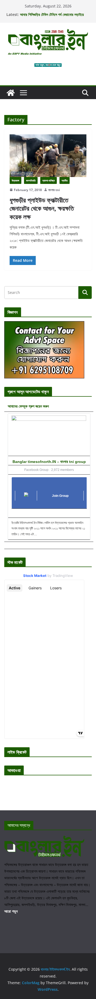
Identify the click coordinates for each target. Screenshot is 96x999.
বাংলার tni (54, 190)
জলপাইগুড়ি (30, 180)
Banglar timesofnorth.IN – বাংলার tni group (49, 461)
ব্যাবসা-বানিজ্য (48, 180)
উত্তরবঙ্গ (15, 180)
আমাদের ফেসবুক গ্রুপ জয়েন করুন (28, 406)
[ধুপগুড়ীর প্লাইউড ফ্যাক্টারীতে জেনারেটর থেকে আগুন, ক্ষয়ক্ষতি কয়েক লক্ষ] (48, 155)
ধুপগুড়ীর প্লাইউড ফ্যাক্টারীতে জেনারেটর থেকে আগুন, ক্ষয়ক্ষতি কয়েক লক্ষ (42, 208)
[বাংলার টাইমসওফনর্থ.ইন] (10, 92)
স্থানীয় (64, 180)
